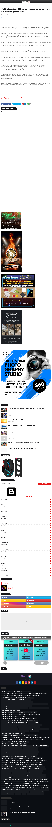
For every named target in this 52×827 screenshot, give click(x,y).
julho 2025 (26, 530)
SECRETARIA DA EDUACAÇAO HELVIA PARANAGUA (11, 789)
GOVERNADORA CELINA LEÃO (7, 768)
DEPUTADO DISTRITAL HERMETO (42, 745)
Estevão (21, 764)
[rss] (13, 600)
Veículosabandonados (39, 793)
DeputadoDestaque (22, 758)
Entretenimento (39, 762)
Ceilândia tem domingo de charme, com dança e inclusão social (22, 448)
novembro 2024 (26, 549)
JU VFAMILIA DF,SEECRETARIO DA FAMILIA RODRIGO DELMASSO (14, 775)
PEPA (11, 783)
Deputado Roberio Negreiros (7, 756)
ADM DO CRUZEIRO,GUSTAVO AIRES (9, 695)
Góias (16, 766)
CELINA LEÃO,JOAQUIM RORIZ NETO (15, 731)
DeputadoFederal (38, 758)
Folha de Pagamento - (12, 436)
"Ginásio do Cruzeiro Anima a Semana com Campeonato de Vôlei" (22, 812)
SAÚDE (47, 787)
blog (32, 729)
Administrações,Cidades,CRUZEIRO (9, 720)
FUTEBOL (11, 766)
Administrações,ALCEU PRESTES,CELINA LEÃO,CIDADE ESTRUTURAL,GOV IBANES (17, 701)
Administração (20, 695)
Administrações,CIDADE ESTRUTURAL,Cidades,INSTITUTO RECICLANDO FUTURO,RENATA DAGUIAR (21, 714)
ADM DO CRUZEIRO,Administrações (24, 691)
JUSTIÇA (34, 775)
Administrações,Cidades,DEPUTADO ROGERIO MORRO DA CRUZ (14, 722)
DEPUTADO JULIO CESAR (32, 750)
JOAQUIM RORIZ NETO (6, 773)
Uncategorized (30, 793)
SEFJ (22, 791)
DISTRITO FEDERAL (43, 760)
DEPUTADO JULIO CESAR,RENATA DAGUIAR (30, 752)
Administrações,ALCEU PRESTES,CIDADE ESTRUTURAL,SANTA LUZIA (14, 708)
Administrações (28, 695)
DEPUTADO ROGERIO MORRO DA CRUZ (9, 758)
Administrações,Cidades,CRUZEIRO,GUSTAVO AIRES (27, 720)
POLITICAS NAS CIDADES (35, 783)
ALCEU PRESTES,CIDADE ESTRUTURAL (33, 727)
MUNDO (46, 779)
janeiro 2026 (26, 516)
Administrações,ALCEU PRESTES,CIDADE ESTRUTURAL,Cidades (35, 704)
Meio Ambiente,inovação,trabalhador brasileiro (11, 779)
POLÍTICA (19, 783)
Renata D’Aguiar (45, 785)
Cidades (22, 733)
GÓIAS (20, 766)
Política (14, 783)
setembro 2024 (26, 554)
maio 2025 (26, 535)
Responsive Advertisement (26, 621)
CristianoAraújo (46, 737)
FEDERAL (40, 764)
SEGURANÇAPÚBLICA (6, 793)
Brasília (47, 729)
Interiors (25, 770)
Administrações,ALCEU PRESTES (8, 697)
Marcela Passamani (41, 775)
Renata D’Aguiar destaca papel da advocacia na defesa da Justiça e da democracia (26, 431)
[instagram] (13, 603)
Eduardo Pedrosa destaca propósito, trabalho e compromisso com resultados (25, 414)
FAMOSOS (27, 764)
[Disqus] (26, 160)
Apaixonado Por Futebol (6, 729)
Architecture (15, 729)
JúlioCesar (29, 775)
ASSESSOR (27, 729)
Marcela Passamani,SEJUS (7, 777)
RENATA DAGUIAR (5, 787)
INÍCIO (44, 825)
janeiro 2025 (26, 544)
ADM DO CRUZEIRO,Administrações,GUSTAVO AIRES (12, 693)
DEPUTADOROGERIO (6, 760)
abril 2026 (26, 509)
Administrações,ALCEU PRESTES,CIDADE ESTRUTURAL (12, 704)
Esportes (17, 764)
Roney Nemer (22, 787)
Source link (3, 94)
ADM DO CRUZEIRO (11, 691)
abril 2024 (26, 565)
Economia (11, 762)
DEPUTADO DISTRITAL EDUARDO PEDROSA (20, 741)
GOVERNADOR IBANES (27, 766)
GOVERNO (22, 768)
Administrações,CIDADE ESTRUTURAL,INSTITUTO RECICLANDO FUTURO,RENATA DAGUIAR (19, 718)
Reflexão (22, 785)
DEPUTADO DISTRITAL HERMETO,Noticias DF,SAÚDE (12, 747)
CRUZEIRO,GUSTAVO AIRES (7, 739)
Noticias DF (19, 781)
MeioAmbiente (25, 779)
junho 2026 (26, 504)
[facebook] (13, 597)
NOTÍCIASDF (31, 781)
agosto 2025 (26, 528)
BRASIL (43, 729)
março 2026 (26, 511)
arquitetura (22, 729)
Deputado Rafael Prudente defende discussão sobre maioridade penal (24, 442)
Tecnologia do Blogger (27, 496)
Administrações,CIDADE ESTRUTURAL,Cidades (11, 710)
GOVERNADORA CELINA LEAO (38, 766)
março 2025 (26, 539)
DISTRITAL (36, 760)
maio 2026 (26, 506)
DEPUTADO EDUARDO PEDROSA (8, 750)
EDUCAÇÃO (32, 762)
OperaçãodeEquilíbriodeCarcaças (41, 781)
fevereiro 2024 (26, 570)
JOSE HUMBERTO (23, 773)
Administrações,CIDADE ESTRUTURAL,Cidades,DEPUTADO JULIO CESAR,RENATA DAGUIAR (19, 712)
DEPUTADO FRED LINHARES (21, 750)
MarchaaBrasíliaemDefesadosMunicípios (21, 777)
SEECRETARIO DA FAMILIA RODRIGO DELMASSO (11, 791)
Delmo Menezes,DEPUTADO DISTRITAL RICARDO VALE (24, 739)
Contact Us (48, 825)
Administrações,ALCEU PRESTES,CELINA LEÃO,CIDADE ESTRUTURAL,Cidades (16, 699)
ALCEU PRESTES (21, 727)
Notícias (8, 6)
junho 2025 (26, 532)
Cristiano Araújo (38, 737)
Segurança (27, 791)
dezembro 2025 (26, 518)
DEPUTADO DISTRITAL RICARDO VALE (30, 747)
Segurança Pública (40, 791)
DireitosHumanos (29, 760)
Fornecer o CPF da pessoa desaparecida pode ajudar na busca (21, 425)
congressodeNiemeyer (29, 737)
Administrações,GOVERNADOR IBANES (9, 727)
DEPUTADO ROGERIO (32, 756)
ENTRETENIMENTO (5, 764)
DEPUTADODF (31, 758)
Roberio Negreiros (14, 787)
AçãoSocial (4, 691)
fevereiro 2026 (26, 513)
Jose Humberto (15, 773)
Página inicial (3, 6)
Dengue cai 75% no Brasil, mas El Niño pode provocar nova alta (22, 419)
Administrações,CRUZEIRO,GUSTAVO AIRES (10, 724)
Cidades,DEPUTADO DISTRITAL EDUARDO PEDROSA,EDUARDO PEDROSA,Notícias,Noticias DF (20, 735)
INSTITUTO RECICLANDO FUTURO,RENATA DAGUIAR (12, 770)
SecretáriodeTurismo (44, 789)
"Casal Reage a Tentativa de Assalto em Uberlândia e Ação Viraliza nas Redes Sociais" (27, 806)
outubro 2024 (26, 551)
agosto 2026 (26, 499)
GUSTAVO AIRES (37, 768)
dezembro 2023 (26, 575)
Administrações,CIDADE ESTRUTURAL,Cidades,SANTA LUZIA (13, 716)
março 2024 (26, 568)
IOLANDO (35, 770)
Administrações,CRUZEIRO (33, 722)
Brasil (39, 729)
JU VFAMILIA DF (39, 773)
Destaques (19, 760)
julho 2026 (26, 502)
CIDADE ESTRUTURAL (34, 731)
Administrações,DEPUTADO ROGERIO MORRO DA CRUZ (30, 724)
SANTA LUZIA (28, 787)
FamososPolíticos (34, 764)
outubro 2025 (26, 523)
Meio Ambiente (42, 777)
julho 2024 (26, 558)
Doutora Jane (4, 762)
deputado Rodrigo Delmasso (20, 756)
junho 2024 (26, 561)
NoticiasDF (25, 781)
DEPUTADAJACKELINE (6, 741)
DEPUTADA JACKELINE (40, 739)
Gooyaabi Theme (25, 825)
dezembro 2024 (26, 547)
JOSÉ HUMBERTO (31, 773)
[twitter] (38, 597)
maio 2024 (26, 563)
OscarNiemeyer (5, 783)
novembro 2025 (26, 521)
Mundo (41, 779)
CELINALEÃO (26, 731)
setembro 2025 (26, 525)
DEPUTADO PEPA (34, 754)
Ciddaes (18, 737)
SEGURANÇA (32, 791)
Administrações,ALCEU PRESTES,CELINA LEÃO (24, 697)
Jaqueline (40, 770)
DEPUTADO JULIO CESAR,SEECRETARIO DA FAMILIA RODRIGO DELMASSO (15, 754)
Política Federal (26, 783)
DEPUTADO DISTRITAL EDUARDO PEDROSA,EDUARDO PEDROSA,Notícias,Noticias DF (18, 745)
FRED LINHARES (5, 766)
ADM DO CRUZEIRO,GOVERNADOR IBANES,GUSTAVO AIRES (35, 693)
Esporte (12, 764)
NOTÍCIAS (13, 781)
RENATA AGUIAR (28, 785)
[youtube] (13, 606)
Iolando (30, 770)
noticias (3, 781)
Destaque (13, 760)
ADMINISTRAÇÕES (35, 695)
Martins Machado (34, 777)
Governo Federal (29, 768)
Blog (35, 729)
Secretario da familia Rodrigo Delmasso (30, 789)
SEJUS (13, 793)
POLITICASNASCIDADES (6, 785)
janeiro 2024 (26, 573)
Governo (16, 768)
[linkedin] (32, 682)
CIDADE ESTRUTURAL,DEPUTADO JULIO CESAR (11, 733)
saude (34, 787)
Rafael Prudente (16, 785)
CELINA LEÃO (4, 731)
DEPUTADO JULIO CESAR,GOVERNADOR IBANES (11, 752)
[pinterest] (38, 600)
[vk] (38, 603)
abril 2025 (26, 537)
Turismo (24, 793)
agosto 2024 (26, 556)
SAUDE (38, 787)
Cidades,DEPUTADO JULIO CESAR (8, 737)
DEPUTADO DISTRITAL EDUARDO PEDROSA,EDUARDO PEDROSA (14, 743)
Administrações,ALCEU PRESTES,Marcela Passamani (39, 708)
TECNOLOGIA (18, 793)
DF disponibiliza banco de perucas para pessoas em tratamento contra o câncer (26, 408)
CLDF (22, 737)
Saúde (42, 787)
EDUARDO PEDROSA (24, 762)
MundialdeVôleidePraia (33, 779)
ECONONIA (16, 762)
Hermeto (43, 768)
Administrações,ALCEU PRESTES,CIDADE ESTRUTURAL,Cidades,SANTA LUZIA (16, 706)
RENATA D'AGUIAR (36, 785)
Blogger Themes (12, 825)
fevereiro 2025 (26, 542)
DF (23, 760)
